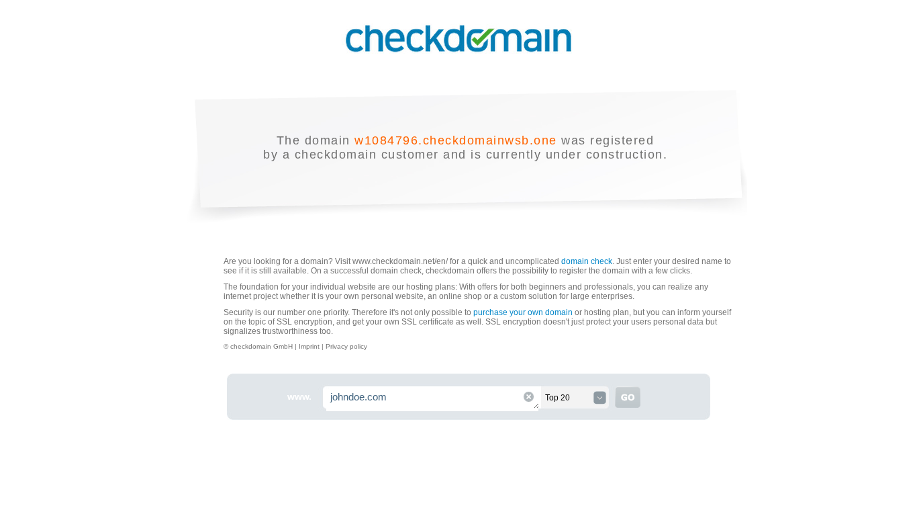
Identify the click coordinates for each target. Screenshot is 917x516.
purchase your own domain (523, 312)
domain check (586, 261)
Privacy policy (346, 346)
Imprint (310, 346)
